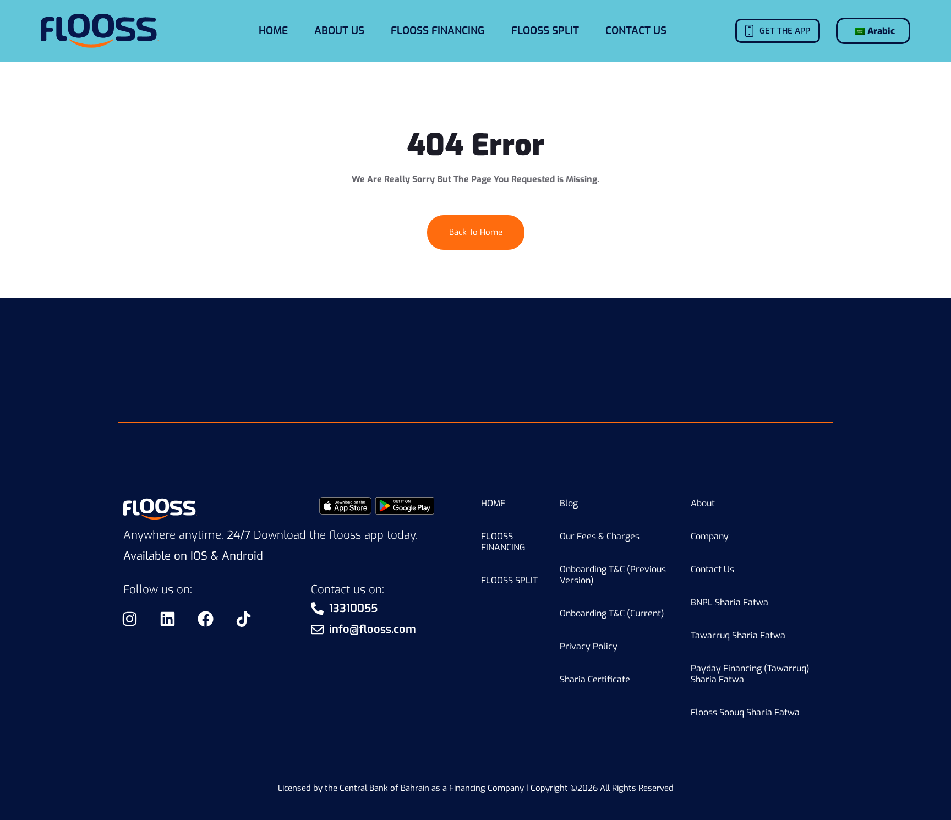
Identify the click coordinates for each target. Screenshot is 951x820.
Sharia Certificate (595, 679)
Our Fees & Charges (600, 536)
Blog (569, 503)
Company (710, 536)
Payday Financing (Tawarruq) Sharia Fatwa (750, 674)
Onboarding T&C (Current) (612, 613)
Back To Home (475, 232)
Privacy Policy (588, 646)
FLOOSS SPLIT (545, 30)
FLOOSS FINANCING (438, 30)
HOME (273, 30)
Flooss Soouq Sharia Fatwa (745, 712)
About (703, 503)
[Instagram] (129, 619)
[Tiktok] (243, 619)
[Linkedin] (167, 619)
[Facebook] (205, 619)
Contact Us (712, 569)
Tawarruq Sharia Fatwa (738, 635)
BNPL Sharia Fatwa (729, 602)
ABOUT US (339, 30)
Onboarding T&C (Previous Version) (613, 575)
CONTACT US (635, 30)
